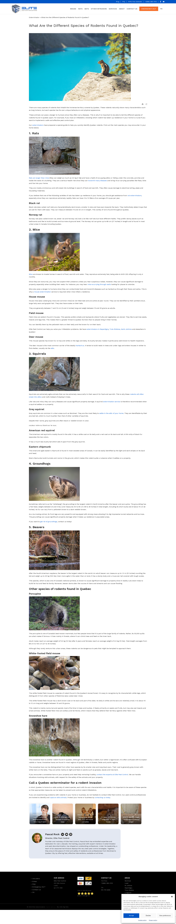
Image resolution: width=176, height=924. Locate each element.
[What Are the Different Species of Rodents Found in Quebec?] (88, 67)
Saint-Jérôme (126, 329)
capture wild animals (58, 797)
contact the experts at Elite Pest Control (112, 774)
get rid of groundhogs (48, 522)
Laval (126, 883)
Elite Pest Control (60, 881)
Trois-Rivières (114, 329)
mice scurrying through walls (99, 284)
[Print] (142, 104)
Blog (117, 1)
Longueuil (128, 892)
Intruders (36, 879)
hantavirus (80, 345)
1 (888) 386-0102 (151, 1)
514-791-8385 (105, 890)
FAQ (123, 1)
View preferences (165, 915)
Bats (87, 9)
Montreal (128, 881)
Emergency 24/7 (148, 9)
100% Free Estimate (135, 1)
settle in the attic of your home (111, 413)
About (122, 9)
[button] (172, 897)
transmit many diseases (97, 181)
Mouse (73, 9)
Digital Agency (50, 907)
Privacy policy (153, 920)
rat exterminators (134, 195)
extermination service (111, 402)
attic (52, 348)
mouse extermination (42, 292)
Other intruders (99, 9)
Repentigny (128, 888)
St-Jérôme (128, 885)
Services (113, 9)
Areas (34, 881)
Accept (131, 915)
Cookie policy (142, 920)
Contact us (132, 9)
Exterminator (34, 17)
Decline (148, 915)
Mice (31, 274)
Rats (80, 9)
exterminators (37, 125)
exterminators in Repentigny (97, 329)
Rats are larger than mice (39, 178)
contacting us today (102, 797)
